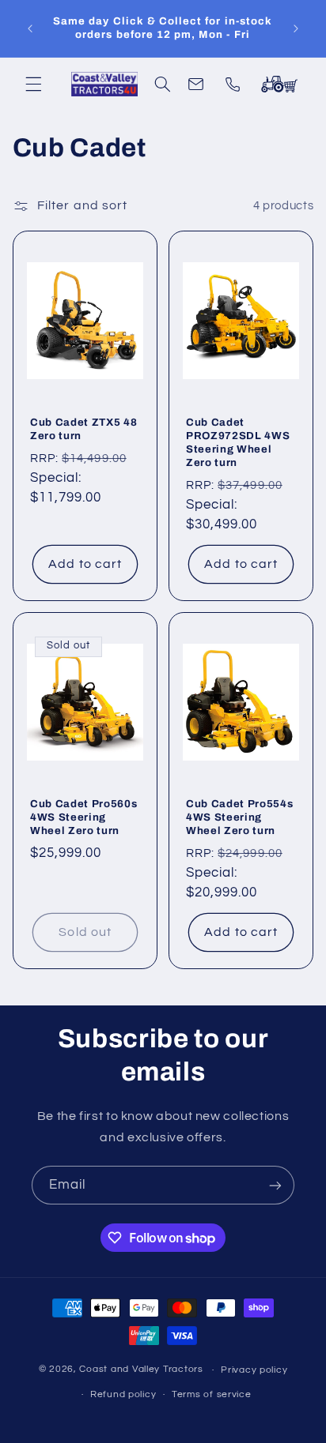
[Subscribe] (275, 1185)
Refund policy (123, 1394)
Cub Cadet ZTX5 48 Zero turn (83, 429)
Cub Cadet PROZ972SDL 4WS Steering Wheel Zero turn (238, 442)
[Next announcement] (296, 28)
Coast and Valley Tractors (141, 1370)
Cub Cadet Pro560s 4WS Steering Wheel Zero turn (83, 817)
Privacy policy (254, 1370)
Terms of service (212, 1394)
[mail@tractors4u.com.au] (198, 84)
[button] (33, 84)
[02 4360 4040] (236, 84)
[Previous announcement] (30, 28)
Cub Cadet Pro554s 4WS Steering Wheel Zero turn (239, 817)
